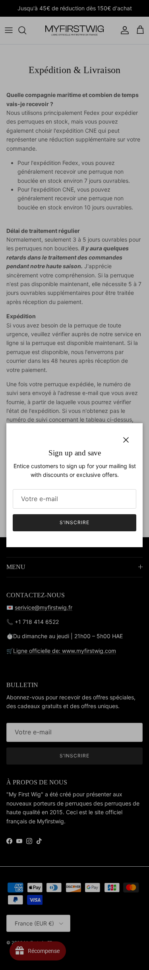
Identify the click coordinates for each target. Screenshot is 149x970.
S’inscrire (74, 522)
